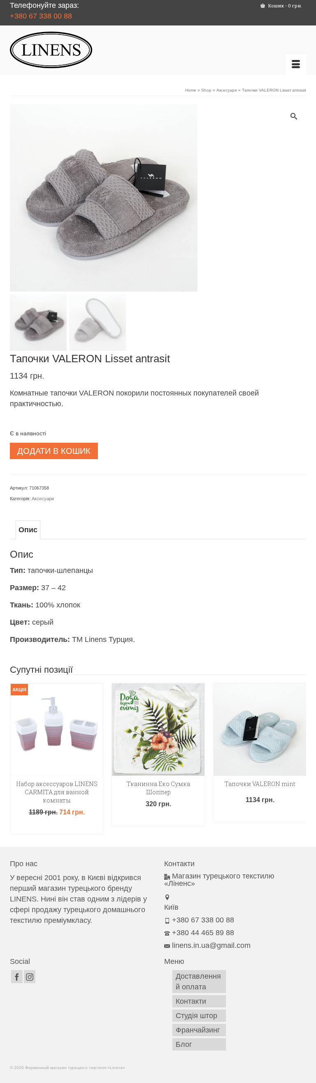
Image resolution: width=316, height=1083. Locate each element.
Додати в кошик (54, 450)
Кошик (284, 5)
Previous (17, 758)
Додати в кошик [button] (57, 826)
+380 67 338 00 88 (41, 16)
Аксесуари (43, 498)
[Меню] (296, 64)
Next (299, 758)
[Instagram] (29, 976)
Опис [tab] (28, 530)
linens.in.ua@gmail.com (211, 945)
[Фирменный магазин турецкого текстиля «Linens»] (158, 50)
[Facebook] (17, 976)
